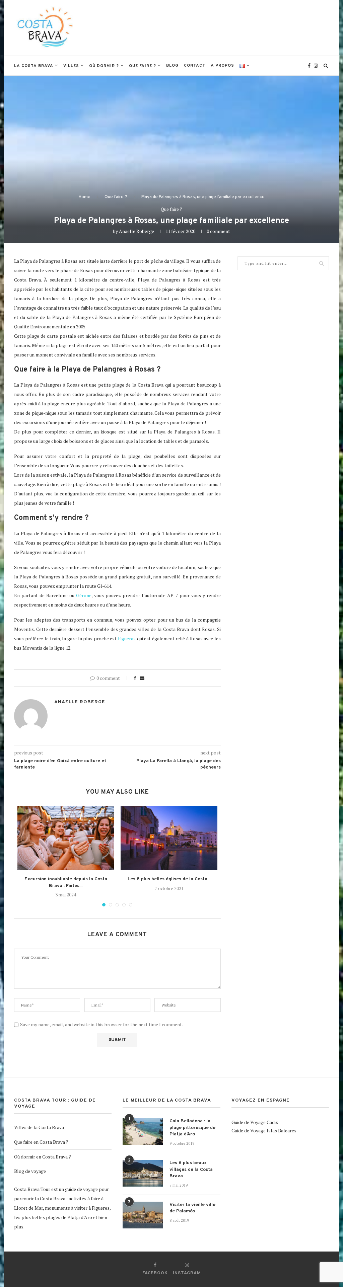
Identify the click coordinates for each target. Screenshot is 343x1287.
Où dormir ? (104, 66)
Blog (172, 65)
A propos (222, 65)
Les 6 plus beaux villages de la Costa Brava (191, 1169)
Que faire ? (142, 66)
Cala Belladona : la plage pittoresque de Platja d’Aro (192, 1127)
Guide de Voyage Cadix (254, 1122)
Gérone (83, 595)
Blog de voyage (30, 1171)
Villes (71, 66)
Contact (194, 65)
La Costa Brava (33, 66)
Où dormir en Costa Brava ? (42, 1156)
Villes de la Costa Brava (39, 1127)
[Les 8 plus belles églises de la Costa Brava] (169, 838)
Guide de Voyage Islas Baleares (263, 1130)
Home (84, 197)
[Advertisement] (207, 27)
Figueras (127, 638)
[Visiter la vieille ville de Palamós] (143, 1215)
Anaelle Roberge (136, 231)
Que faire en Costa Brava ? (41, 1142)
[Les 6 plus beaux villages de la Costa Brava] (143, 1173)
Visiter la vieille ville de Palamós (192, 1208)
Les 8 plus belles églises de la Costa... (169, 879)
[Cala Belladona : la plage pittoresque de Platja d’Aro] (143, 1131)
